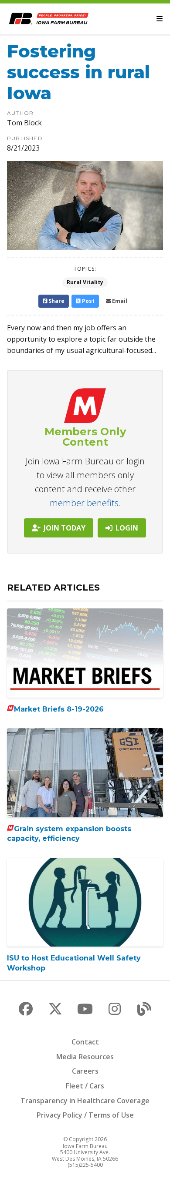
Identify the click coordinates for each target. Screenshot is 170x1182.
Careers (85, 1071)
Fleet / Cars (85, 1086)
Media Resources (85, 1056)
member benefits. (85, 503)
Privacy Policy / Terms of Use (85, 1115)
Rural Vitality (85, 282)
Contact (85, 1042)
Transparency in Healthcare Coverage (85, 1100)
